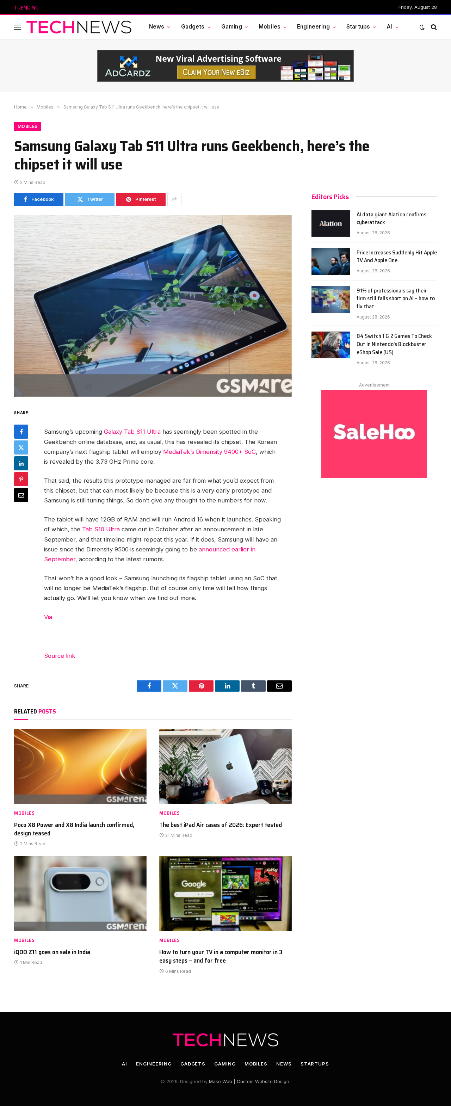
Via (48, 616)
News (157, 26)
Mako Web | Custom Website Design (249, 1081)
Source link (59, 655)
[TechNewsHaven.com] (78, 27)
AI (389, 26)
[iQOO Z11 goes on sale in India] (80, 893)
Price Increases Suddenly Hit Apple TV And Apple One (115, 8)
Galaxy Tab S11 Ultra (132, 431)
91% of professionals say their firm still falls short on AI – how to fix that (396, 299)
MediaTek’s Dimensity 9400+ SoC (209, 451)
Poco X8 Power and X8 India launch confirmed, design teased (74, 829)
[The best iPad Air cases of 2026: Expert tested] (225, 766)
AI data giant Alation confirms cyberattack (391, 219)
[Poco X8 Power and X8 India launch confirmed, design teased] (80, 766)
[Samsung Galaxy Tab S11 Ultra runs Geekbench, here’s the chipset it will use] (153, 306)
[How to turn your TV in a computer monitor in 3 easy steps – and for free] (225, 893)
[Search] (433, 27)
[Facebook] (21, 431)
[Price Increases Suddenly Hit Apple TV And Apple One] (330, 261)
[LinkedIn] (21, 463)
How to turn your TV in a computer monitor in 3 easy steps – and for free (220, 956)
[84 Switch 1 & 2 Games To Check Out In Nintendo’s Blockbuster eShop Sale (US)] (330, 345)
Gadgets (193, 26)
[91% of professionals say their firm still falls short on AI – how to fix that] (330, 299)
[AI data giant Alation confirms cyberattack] (330, 223)
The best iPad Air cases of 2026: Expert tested (220, 825)
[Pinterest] (21, 479)
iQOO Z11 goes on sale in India (52, 952)
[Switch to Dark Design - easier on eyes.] (422, 27)
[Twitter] (21, 447)
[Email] (21, 495)
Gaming (231, 26)
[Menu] (17, 27)
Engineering (313, 26)
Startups (358, 26)
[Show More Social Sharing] (174, 199)
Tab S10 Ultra (101, 529)
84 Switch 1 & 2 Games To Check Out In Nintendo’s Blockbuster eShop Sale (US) (394, 344)
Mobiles (269, 26)
